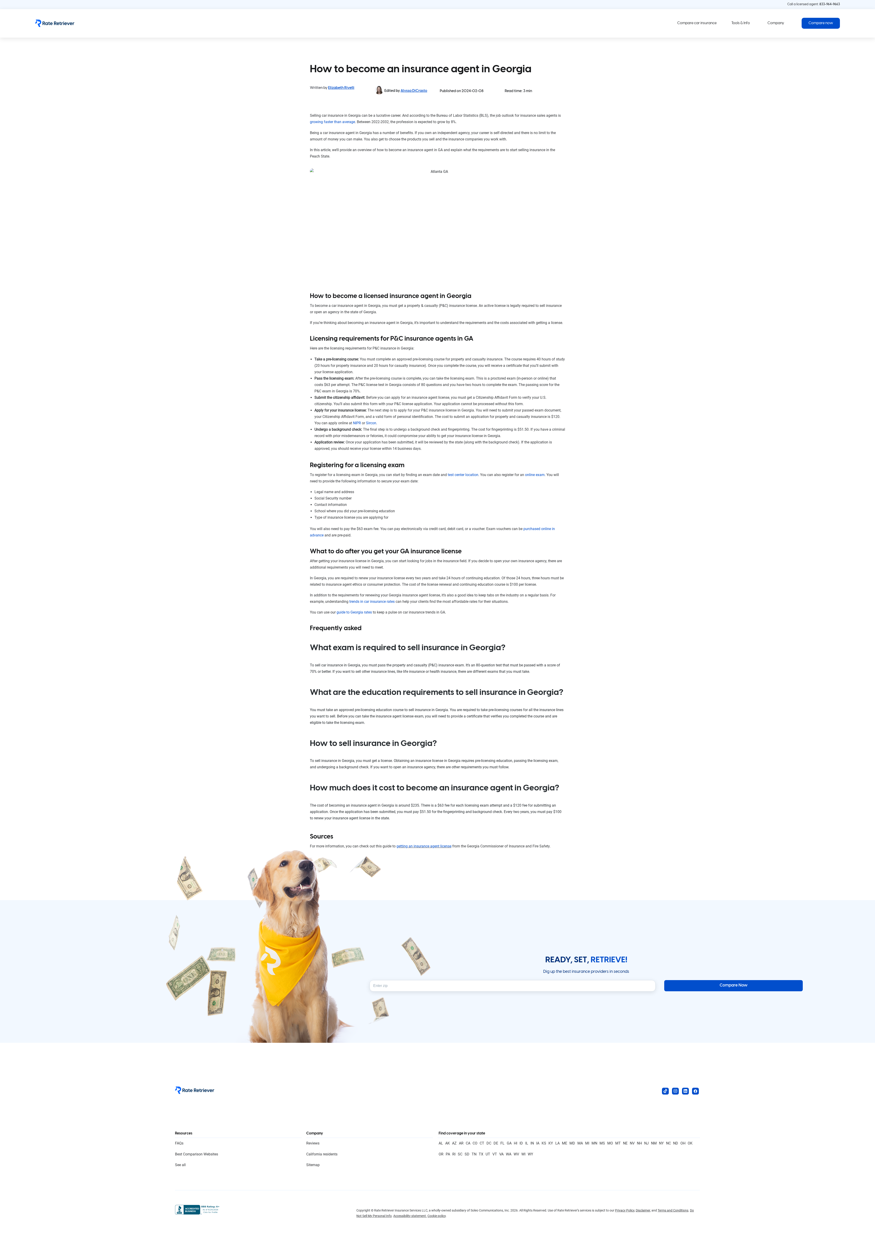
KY (550, 1143)
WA (508, 1154)
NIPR (357, 423)
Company (775, 23)
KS (544, 1143)
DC (488, 1143)
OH (682, 1143)
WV (516, 1154)
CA (468, 1143)
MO (610, 1143)
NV (632, 1143)
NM (654, 1143)
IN (532, 1143)
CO (475, 1143)
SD (467, 1154)
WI (523, 1154)
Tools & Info (740, 23)
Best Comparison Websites (196, 1154)
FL (502, 1143)
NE (625, 1143)
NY (661, 1143)
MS (602, 1143)
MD (572, 1143)
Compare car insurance (697, 23)
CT (482, 1143)
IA (537, 1143)
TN (474, 1154)
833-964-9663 (829, 4)
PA (448, 1154)
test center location (463, 475)
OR (441, 1154)
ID (521, 1143)
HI (515, 1143)
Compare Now (734, 985)
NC (668, 1143)
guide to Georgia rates (354, 612)
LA (557, 1143)
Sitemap (313, 1165)
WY (530, 1154)
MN (594, 1143)
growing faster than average (332, 122)
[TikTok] (665, 1091)
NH (639, 1143)
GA (509, 1143)
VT (494, 1154)
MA (580, 1143)
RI (454, 1154)
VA (501, 1154)
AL (441, 1143)
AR (461, 1143)
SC (460, 1154)
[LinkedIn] (685, 1091)
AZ (454, 1143)
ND (675, 1143)
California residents (321, 1154)
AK (447, 1143)
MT (618, 1143)
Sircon (371, 423)
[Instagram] (675, 1091)
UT (488, 1154)
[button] (821, 23)
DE (496, 1143)
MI (587, 1143)
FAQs (179, 1143)
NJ (646, 1143)
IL (526, 1143)
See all (180, 1165)
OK (690, 1143)
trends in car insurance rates (372, 601)
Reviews (312, 1143)
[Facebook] (695, 1091)
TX (481, 1154)
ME (564, 1143)
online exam (535, 475)
